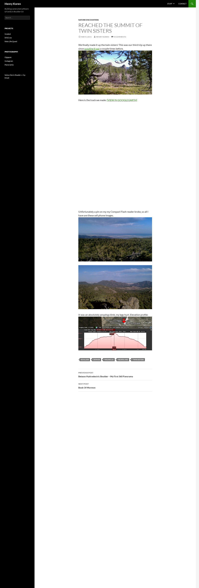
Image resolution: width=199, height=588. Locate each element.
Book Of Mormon (86, 386)
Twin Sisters (138, 360)
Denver (96, 360)
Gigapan (8, 57)
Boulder (85, 360)
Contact (182, 4)
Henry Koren (13, 3)
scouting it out (92, 48)
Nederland (123, 360)
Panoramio (9, 65)
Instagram (9, 61)
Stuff (169, 4)
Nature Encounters (88, 20)
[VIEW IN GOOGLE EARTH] (122, 100)
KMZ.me (8, 38)
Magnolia (109, 360)
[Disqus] (115, 438)
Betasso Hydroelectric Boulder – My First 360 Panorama (105, 374)
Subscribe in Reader (13, 75)
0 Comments (120, 37)
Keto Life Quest (11, 41)
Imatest (8, 34)
